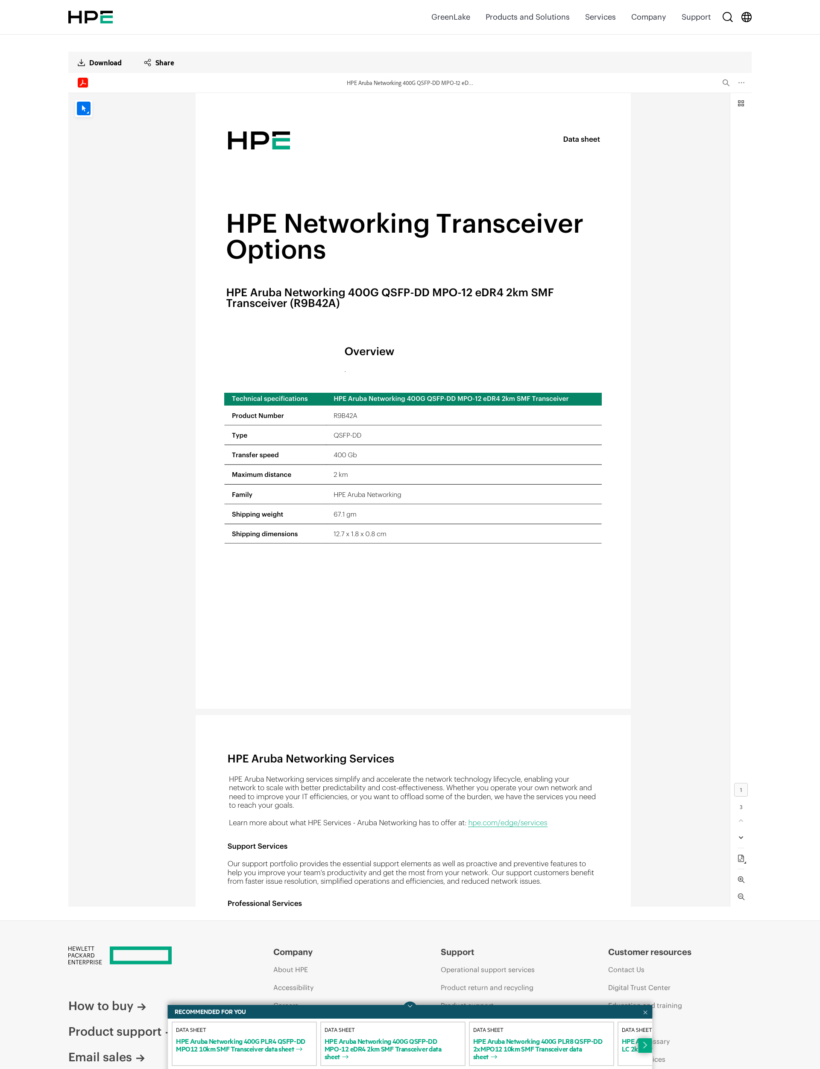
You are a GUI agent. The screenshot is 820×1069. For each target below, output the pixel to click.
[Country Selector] (746, 17)
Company (648, 17)
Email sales (100, 1057)
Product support (114, 1031)
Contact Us (626, 969)
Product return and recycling (487, 987)
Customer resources (649, 951)
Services (600, 17)
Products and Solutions (528, 17)
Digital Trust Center (639, 987)
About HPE (290, 969)
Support (696, 17)
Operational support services (488, 969)
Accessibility (293, 987)
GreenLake (450, 17)
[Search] (728, 17)
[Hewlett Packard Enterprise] (90, 17)
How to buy (100, 1006)
